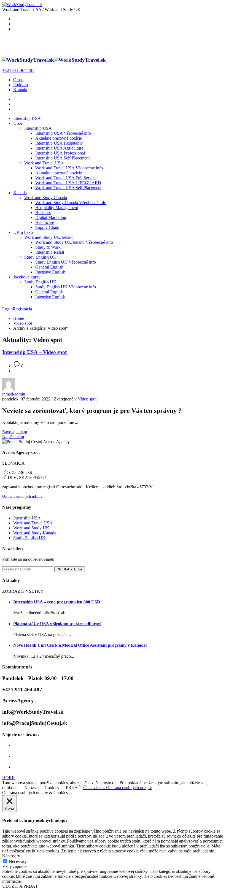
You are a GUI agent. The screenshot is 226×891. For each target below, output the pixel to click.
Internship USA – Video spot (34, 352)
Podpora (20, 84)
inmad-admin (13, 394)
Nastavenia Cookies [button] (41, 787)
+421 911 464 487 (18, 70)
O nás (18, 79)
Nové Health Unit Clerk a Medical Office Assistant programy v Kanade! (80, 645)
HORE (8, 777)
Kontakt (20, 89)
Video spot (87, 399)
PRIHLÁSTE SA (70, 569)
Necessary (18, 861)
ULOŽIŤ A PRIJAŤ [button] (20, 886)
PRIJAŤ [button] (73, 787)
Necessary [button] (11, 856)
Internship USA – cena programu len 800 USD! (57, 602)
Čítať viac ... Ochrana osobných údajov (117, 787)
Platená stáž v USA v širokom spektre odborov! (57, 623)
